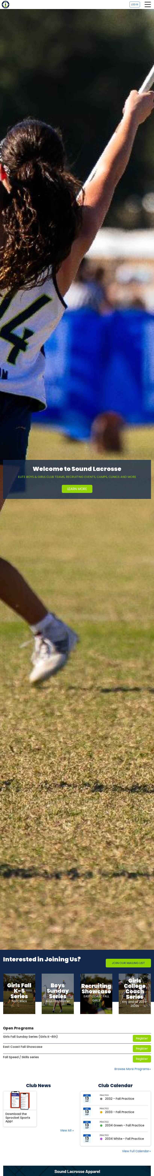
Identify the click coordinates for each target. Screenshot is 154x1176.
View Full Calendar (135, 1151)
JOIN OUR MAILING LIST (128, 963)
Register (142, 1038)
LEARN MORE (77, 489)
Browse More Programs (131, 1069)
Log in (134, 4)
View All (66, 1130)
